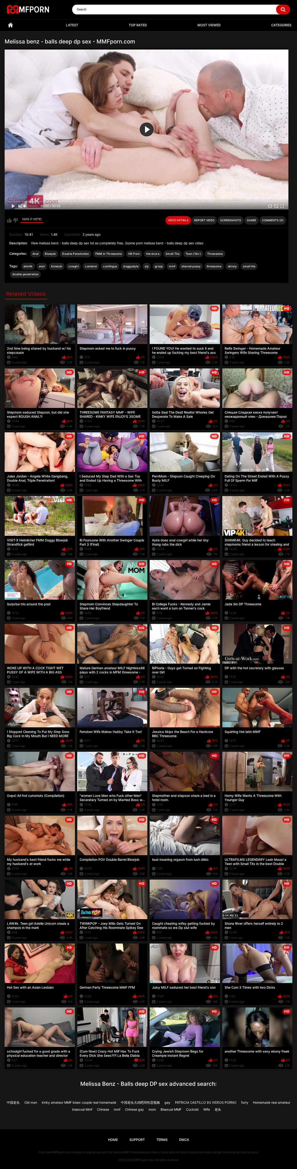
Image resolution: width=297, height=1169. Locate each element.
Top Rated (138, 25)
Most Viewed (209, 25)
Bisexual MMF (171, 1109)
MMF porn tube (144, 1160)
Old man (30, 1102)
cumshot (91, 266)
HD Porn (134, 253)
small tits (249, 266)
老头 (218, 1109)
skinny (232, 266)
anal (42, 266)
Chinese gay (134, 1109)
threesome (214, 266)
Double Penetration (75, 253)
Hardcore (152, 253)
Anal (35, 253)
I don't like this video (15, 220)
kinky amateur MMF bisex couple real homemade (79, 1102)
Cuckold (192, 1109)
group (159, 266)
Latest (72, 25)
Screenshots (230, 220)
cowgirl (73, 266)
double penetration (25, 274)
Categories (281, 25)
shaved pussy (190, 266)
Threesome (215, 253)
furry (244, 1102)
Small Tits (172, 253)
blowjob (56, 266)
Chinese (103, 1109)
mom (152, 1109)
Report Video (204, 220)
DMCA (184, 1140)
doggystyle (131, 266)
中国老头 (13, 1102)
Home (10, 25)
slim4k (28, 266)
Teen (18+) (193, 253)
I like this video (9, 220)
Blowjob (50, 253)
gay (167, 1102)
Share (251, 220)
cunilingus (110, 266)
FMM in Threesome (108, 253)
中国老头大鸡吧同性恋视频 (140, 1102)
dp (146, 266)
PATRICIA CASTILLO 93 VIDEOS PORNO (205, 1102)
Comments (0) (273, 220)
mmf (172, 266)
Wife (206, 1109)
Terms (162, 1140)
